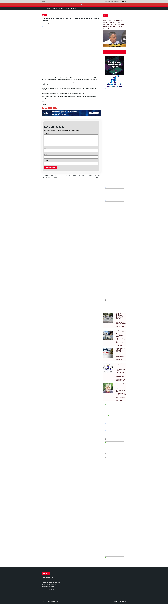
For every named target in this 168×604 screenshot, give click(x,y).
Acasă (43, 1)
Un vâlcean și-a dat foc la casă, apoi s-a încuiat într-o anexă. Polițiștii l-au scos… (120, 333)
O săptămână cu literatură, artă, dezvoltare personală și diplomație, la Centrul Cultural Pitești (120, 367)
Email (46, 154)
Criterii (45, 23)
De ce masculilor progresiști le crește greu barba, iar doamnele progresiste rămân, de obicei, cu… (120, 387)
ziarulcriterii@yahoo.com (51, 589)
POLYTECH (55, 601)
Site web (46, 160)
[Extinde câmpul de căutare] (123, 8)
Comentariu (47, 133)
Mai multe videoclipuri (115, 52)
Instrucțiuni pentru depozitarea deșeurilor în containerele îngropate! (119, 316)
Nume (46, 148)
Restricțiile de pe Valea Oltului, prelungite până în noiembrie (121, 350)
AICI (57, 101)
